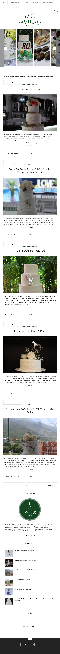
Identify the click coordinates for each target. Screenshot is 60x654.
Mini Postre (4, 6)
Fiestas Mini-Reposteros (48, 2)
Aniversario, (11, 234)
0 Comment (30, 153)
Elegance (19, 649)
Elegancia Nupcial (30, 89)
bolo (16, 153)
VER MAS (30, 146)
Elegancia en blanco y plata (30, 330)
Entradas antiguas (53, 485)
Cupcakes (35, 2)
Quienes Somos (15, 6)
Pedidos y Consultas (14, 2)
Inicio (25, 485)
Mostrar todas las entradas (45, 77)
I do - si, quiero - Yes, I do (30, 250)
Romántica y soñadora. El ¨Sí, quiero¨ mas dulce (30, 411)
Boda (15, 234)
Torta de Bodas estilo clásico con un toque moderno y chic (30, 171)
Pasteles (26, 2)
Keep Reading (12, 52)
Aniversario (15, 393)
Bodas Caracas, (11, 153)
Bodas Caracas (15, 314)
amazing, (9, 393)
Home (3, 2)
